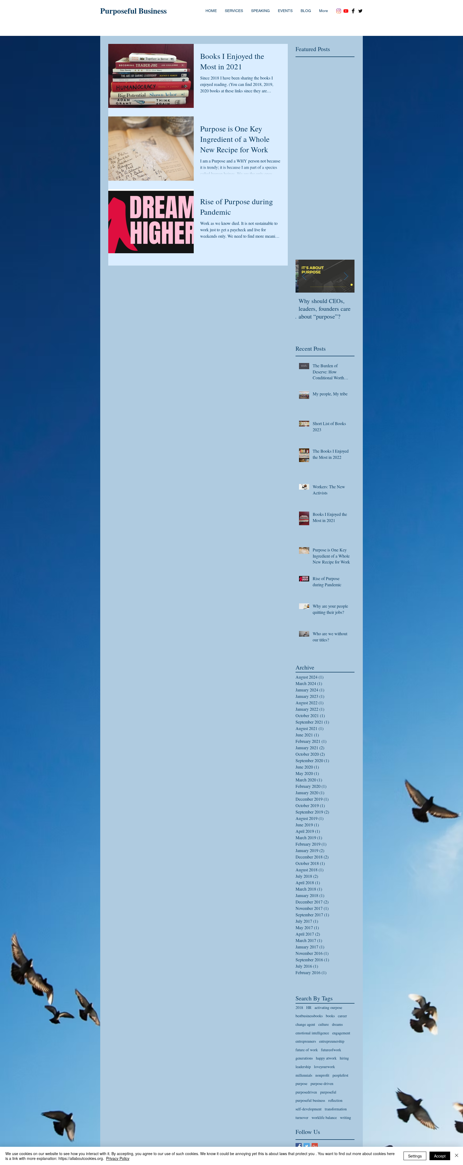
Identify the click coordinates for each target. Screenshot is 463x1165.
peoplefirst (340, 1075)
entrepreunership (331, 1041)
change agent (305, 1024)
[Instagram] (338, 11)
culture (323, 1024)
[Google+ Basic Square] (315, 1146)
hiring (344, 1058)
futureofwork (331, 1049)
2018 (299, 1007)
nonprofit (322, 1075)
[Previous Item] (304, 276)
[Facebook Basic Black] (353, 11)
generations (304, 1058)
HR (308, 1007)
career (342, 1015)
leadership (303, 1066)
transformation (336, 1108)
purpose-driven (322, 1083)
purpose (301, 1083)
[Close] (456, 1156)
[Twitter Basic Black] (360, 11)
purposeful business (310, 1100)
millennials (304, 1075)
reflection (335, 1100)
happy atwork (326, 1058)
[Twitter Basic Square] (307, 1146)
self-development (309, 1108)
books (330, 1015)
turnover (302, 1117)
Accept (440, 1156)
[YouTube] (345, 11)
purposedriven (306, 1092)
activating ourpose (328, 1007)
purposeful (328, 1092)
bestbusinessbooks (309, 1015)
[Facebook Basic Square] (299, 1146)
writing (345, 1117)
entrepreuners (306, 1041)
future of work (307, 1049)
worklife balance (324, 1117)
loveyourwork (324, 1066)
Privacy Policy (117, 1158)
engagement (341, 1032)
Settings (415, 1156)
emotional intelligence (312, 1032)
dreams (337, 1024)
